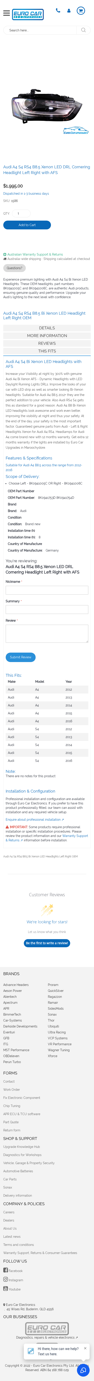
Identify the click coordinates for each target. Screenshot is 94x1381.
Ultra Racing (57, 1032)
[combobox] (40, 30)
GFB (6, 1038)
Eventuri (9, 1032)
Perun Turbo (12, 1062)
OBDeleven (11, 1056)
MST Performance (16, 1050)
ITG (5, 1044)
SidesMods (56, 1008)
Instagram (15, 1280)
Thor (51, 1020)
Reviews (47, 343)
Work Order (11, 1089)
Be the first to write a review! (47, 943)
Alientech (10, 996)
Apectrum (10, 1002)
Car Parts (10, 1179)
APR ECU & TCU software (21, 1114)
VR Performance (59, 1044)
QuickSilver (56, 991)
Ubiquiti (53, 1026)
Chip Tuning (11, 1106)
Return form (11, 1130)
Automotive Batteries (18, 1171)
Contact (9, 1081)
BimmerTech (12, 1014)
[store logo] (28, 14)
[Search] (83, 30)
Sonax (52, 1014)
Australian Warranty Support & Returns (35, 254)
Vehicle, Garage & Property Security (29, 1163)
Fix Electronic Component (21, 1098)
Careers (8, 1212)
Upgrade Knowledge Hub (21, 1147)
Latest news (12, 1236)
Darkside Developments (20, 1026)
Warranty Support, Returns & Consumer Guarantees (40, 1253)
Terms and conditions (18, 1245)
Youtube (14, 1289)
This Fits (47, 351)
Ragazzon (55, 996)
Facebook (15, 1271)
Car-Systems (12, 1020)
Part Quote (11, 1122)
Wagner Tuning (59, 1050)
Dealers (8, 1220)
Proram (53, 985)
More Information (47, 335)
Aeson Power (12, 991)
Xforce (52, 1056)
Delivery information (17, 1195)
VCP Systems (58, 1038)
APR (6, 1008)
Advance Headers (16, 985)
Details (47, 328)
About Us (10, 1228)
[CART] (81, 11)
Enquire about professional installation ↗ (35, 819)
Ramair (53, 1002)
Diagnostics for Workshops (22, 1155)
